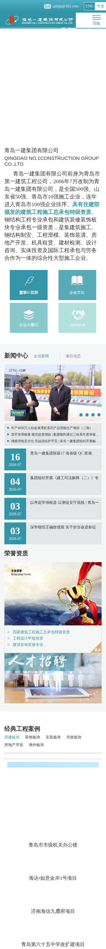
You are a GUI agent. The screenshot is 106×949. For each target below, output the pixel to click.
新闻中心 (16, 355)
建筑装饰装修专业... (29, 645)
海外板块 (36, 745)
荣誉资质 (16, 553)
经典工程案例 (22, 728)
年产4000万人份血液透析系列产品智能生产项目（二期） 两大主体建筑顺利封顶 (54, 428)
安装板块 (53, 737)
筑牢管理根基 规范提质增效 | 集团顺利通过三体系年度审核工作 (55, 435)
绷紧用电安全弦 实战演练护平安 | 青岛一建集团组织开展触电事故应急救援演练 (55, 441)
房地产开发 (13, 745)
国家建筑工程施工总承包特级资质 (41, 632)
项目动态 (73, 356)
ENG (89, 6)
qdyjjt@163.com (66, 6)
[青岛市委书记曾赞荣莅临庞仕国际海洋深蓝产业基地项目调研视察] (53, 419)
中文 (100, 6)
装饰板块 (32, 737)
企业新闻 (41, 356)
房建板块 (12, 737)
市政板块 (74, 737)
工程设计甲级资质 (28, 638)
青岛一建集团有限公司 (51, 157)
